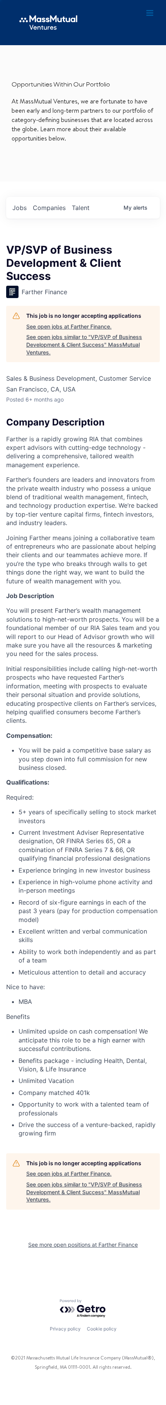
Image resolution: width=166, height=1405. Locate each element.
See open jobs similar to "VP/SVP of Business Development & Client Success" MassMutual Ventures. (84, 344)
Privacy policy (65, 1329)
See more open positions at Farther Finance (83, 1244)
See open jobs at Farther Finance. (69, 326)
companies (49, 208)
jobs (19, 208)
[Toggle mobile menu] (150, 13)
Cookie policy (102, 1329)
